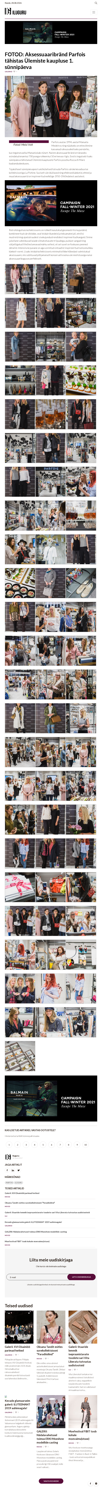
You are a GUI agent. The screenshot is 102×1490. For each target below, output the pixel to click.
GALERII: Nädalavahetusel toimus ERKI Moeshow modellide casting (36, 1233)
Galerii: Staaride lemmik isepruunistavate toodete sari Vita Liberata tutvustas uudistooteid (47, 1214)
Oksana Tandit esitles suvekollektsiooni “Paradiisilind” (30, 1204)
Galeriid (8, 71)
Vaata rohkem (51, 1481)
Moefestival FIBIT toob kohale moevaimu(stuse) (27, 1243)
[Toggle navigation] (93, 12)
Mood (39, 1358)
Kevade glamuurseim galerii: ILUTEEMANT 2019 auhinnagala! (33, 1224)
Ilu (70, 1370)
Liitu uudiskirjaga (81, 1277)
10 (85, 1144)
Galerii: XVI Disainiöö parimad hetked (22, 1195)
